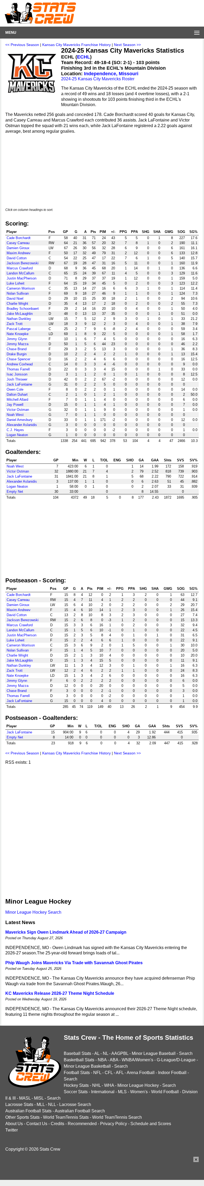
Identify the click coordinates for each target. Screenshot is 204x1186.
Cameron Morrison (21, 288)
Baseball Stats (77, 1053)
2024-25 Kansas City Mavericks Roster (97, 79)
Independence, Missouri (111, 73)
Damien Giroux (18, 248)
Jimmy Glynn (17, 339)
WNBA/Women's (137, 1060)
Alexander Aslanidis (22, 425)
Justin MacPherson (21, 278)
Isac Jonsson (17, 374)
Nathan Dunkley (19, 319)
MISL (39, 1098)
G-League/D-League (176, 1060)
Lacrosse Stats (19, 1104)
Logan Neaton (17, 435)
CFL (109, 1072)
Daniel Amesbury (20, 420)
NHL (96, 1085)
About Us (14, 1123)
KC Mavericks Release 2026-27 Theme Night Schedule (59, 993)
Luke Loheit (15, 283)
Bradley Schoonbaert (23, 309)
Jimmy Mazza (17, 344)
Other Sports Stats (22, 1117)
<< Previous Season (22, 45)
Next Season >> (127, 45)
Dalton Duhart (17, 394)
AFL (120, 1072)
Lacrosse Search (75, 1104)
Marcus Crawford (20, 268)
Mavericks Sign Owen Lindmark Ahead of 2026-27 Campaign (65, 932)
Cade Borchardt (19, 238)
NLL (52, 1104)
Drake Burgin (17, 354)
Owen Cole (15, 389)
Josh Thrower (17, 379)
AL (96, 1053)
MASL (25, 1098)
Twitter (11, 1130)
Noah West (15, 415)
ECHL (83, 57)
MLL (41, 1104)
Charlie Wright (17, 304)
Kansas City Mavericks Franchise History (76, 45)
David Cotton (17, 258)
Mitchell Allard (17, 400)
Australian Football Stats (28, 1111)
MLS (122, 1091)
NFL (97, 1072)
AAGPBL (119, 1053)
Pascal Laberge (19, 329)
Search (186, 1053)
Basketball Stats (79, 1060)
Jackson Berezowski (23, 263)
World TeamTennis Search (117, 1117)
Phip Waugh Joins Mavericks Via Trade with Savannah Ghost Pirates (74, 963)
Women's (139, 1091)
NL (105, 1053)
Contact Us (36, 1123)
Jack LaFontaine (19, 384)
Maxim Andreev (19, 253)
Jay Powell (15, 405)
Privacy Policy (113, 1123)
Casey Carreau (18, 243)
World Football (165, 1091)
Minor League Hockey (138, 1085)
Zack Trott (15, 324)
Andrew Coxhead (20, 364)
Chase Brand (17, 349)
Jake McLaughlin (20, 314)
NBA (102, 1060)
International (102, 1091)
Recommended (82, 1123)
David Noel (15, 298)
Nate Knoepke (17, 334)
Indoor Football (172, 1072)
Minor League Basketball (87, 1066)
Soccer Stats (76, 1091)
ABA (114, 1060)
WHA (109, 1085)
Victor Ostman (18, 410)
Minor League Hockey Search (33, 912)
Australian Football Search (80, 1111)
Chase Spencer (18, 359)
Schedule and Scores (150, 1123)
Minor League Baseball (154, 1053)
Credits (57, 1123)
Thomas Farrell (18, 369)
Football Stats (77, 1072)
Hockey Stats (76, 1085)
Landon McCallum (20, 273)
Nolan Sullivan (18, 293)
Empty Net (15, 492)
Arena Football (141, 1072)
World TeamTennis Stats (66, 1117)
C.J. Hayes (15, 430)
